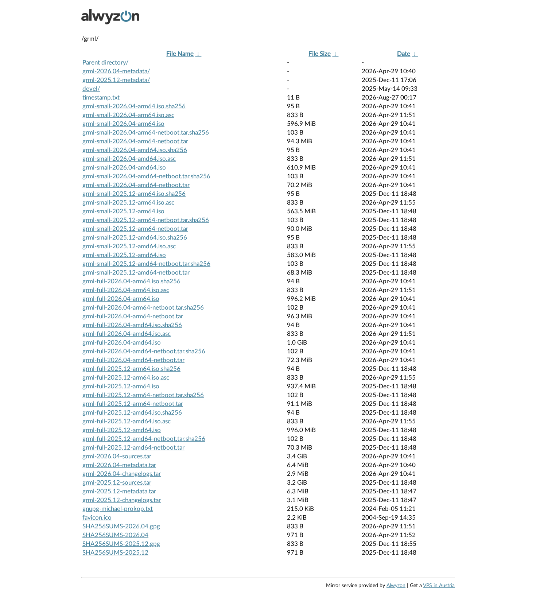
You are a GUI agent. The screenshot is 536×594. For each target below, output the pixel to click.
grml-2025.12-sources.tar (116, 483)
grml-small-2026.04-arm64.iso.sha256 (134, 106)
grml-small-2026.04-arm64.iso (123, 124)
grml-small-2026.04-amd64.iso (124, 167)
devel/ (91, 89)
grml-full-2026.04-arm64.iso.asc (125, 290)
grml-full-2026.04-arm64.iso (120, 299)
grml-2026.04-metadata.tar (119, 465)
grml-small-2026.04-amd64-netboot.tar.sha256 (146, 176)
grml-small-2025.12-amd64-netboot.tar (136, 272)
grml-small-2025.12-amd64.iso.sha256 (134, 237)
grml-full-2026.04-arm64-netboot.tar (132, 316)
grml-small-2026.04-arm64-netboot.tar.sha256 (145, 132)
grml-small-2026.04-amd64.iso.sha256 (134, 150)
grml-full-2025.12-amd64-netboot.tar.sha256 (143, 439)
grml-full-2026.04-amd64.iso (121, 342)
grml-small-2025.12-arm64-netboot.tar (135, 229)
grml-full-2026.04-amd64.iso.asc (126, 334)
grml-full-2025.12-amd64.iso (121, 430)
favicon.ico (97, 518)
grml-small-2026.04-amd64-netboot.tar (136, 185)
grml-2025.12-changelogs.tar (121, 500)
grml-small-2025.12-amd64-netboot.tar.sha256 (146, 264)
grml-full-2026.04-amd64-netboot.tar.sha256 (143, 351)
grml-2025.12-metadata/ (116, 80)
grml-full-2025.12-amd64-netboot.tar (133, 447)
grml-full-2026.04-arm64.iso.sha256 (131, 281)
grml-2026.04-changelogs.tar (121, 474)
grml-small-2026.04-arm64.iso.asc (128, 115)
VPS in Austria (439, 585)
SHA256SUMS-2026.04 (115, 535)
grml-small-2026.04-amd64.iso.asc (129, 159)
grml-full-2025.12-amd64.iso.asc (126, 421)
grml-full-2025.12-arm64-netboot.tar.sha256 (143, 395)
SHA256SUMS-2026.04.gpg (121, 526)
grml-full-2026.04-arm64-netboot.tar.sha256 (143, 307)
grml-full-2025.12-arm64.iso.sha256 (131, 369)
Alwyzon (396, 585)
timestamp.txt (101, 97)
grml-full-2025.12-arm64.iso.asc (125, 377)
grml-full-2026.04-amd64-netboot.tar (133, 360)
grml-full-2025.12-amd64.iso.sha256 (132, 412)
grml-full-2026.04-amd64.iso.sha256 (132, 325)
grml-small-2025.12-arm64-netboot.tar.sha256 (145, 220)
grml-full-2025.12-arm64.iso (120, 386)
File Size (319, 54)
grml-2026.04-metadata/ (116, 71)
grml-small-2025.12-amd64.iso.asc (129, 246)
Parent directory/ (105, 62)
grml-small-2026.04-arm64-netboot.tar (135, 141)
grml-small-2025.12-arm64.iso (123, 211)
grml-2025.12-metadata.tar (119, 491)
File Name (180, 54)
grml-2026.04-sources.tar (116, 456)
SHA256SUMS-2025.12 (115, 553)
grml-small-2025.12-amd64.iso (124, 255)
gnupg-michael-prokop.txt (117, 509)
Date (403, 54)
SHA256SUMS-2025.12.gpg (121, 544)
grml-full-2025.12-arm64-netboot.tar (132, 404)
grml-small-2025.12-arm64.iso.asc (128, 202)
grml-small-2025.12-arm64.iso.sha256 (134, 194)
